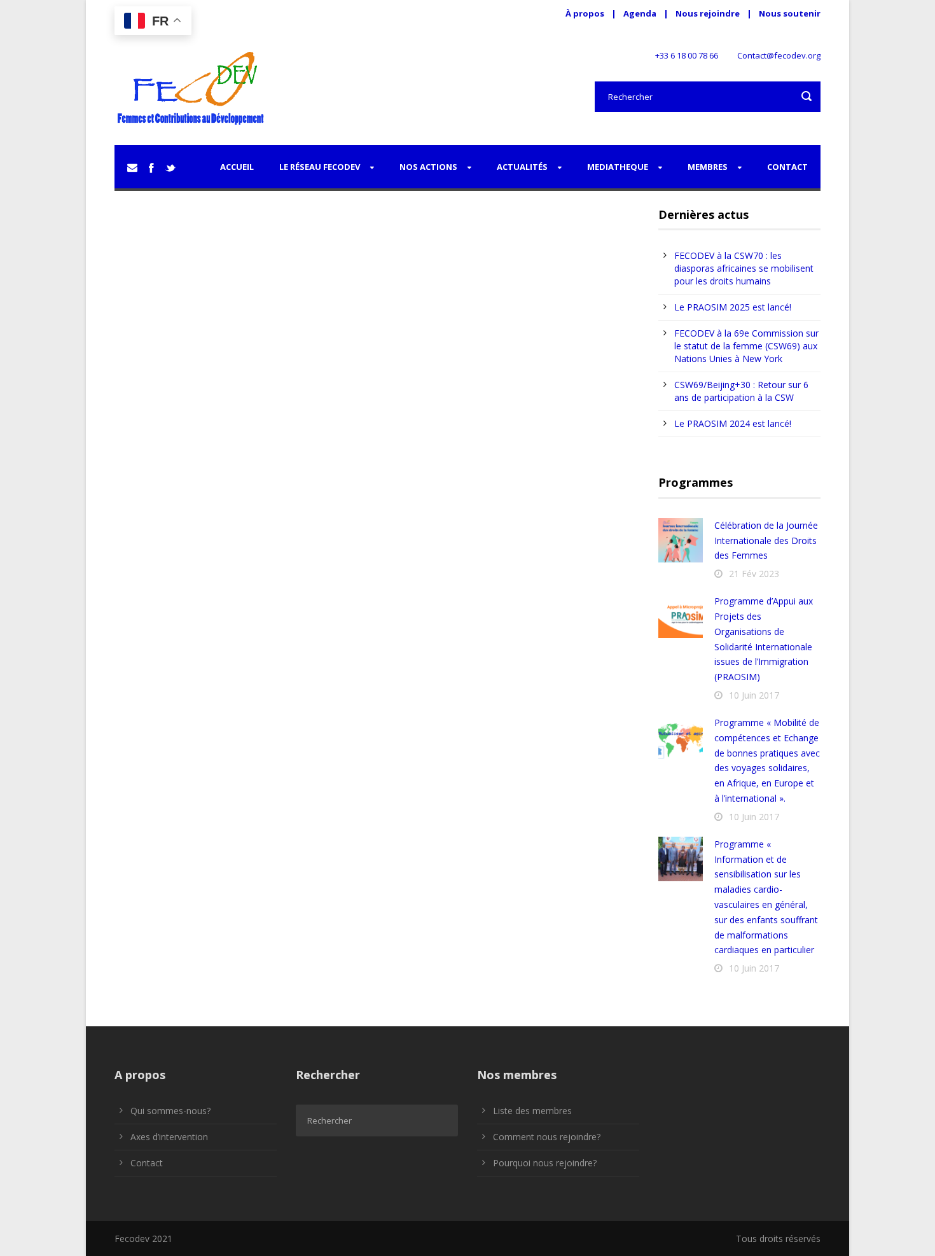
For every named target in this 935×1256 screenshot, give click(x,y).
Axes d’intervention (169, 1137)
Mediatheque (617, 166)
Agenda (639, 13)
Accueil (237, 166)
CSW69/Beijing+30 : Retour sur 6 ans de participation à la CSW (741, 391)
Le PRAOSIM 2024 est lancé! (732, 423)
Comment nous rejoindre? (546, 1137)
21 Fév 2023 (754, 574)
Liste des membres (532, 1111)
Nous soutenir (790, 13)
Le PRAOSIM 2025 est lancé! (732, 307)
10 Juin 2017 (754, 695)
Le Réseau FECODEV (319, 166)
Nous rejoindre (708, 13)
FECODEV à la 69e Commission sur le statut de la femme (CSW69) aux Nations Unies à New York (746, 346)
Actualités (522, 166)
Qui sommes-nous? (170, 1111)
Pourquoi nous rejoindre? (545, 1163)
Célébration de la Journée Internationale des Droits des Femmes (766, 540)
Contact (787, 166)
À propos (584, 13)
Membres (708, 166)
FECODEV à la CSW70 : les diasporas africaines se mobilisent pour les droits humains (744, 268)
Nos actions (428, 166)
